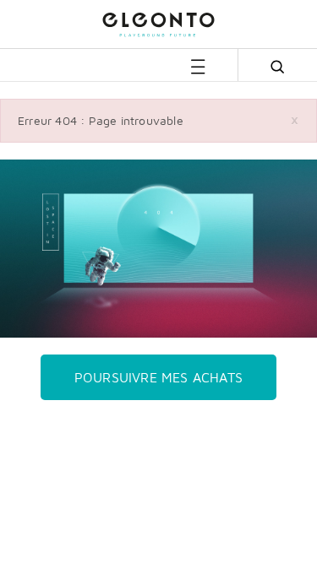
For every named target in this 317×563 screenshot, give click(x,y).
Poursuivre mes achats (158, 377)
